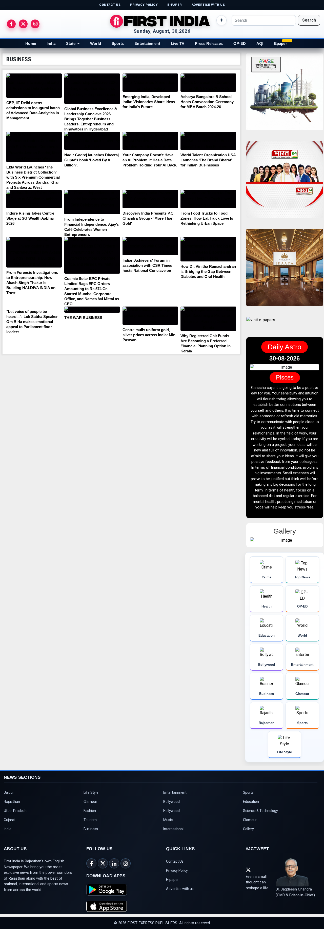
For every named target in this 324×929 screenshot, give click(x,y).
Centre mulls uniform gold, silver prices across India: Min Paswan (149, 335)
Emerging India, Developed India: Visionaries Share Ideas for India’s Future (149, 101)
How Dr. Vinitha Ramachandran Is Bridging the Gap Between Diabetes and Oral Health (208, 271)
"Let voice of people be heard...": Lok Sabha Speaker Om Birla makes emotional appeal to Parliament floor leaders (32, 321)
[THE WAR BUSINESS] (92, 310)
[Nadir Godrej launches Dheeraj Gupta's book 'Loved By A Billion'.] (92, 141)
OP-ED (239, 43)
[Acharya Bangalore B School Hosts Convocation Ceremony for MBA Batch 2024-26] (208, 82)
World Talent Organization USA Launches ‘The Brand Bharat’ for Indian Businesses (208, 160)
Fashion (90, 839)
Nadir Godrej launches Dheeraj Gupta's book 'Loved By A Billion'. (91, 160)
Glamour (90, 830)
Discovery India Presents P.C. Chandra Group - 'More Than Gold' (148, 218)
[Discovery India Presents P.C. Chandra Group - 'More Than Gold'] (150, 199)
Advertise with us (180, 917)
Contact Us (175, 890)
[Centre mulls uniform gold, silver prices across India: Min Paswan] (150, 316)
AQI (260, 43)
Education (251, 830)
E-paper (172, 908)
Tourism (90, 848)
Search (309, 20)
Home (30, 43)
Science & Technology (260, 839)
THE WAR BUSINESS (83, 317)
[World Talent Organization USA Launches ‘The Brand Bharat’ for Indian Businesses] (208, 141)
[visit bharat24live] (284, 182)
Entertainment (147, 43)
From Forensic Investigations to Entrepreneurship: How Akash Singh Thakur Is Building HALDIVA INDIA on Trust (32, 282)
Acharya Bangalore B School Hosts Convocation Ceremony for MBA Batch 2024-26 (207, 101)
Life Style (91, 821)
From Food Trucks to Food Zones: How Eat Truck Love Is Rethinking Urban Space (206, 218)
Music (168, 848)
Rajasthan (12, 830)
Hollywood (171, 839)
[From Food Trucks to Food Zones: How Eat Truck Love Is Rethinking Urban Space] (208, 199)
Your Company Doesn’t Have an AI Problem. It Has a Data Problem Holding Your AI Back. (150, 160)
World (95, 43)
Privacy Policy (177, 899)
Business (91, 857)
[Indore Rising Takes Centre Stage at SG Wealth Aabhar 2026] (34, 199)
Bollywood (171, 830)
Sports (118, 43)
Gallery (248, 857)
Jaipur (9, 821)
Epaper (280, 43)
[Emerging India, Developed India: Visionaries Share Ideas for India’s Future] (150, 82)
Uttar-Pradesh (15, 839)
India (51, 43)
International (173, 857)
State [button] (70, 43)
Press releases (209, 43)
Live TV (177, 43)
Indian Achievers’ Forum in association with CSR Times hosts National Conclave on (147, 265)
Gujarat (9, 848)
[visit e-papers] (260, 324)
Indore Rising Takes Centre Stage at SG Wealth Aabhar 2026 (30, 218)
